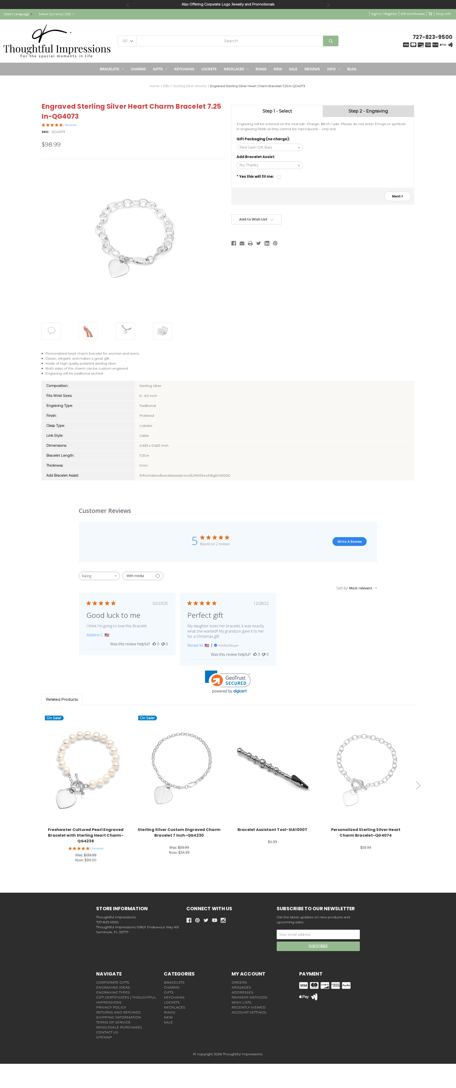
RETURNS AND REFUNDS (118, 1012)
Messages (241, 987)
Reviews (312, 69)
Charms (138, 69)
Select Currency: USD (55, 14)
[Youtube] (214, 920)
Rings (261, 69)
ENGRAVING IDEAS (113, 987)
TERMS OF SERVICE (113, 1022)
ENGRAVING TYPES (113, 992)
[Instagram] (223, 920)
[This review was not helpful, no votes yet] (163, 644)
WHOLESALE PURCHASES (119, 1027)
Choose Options (88, 770)
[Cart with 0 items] (430, 14)
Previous (127, 5)
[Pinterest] (275, 243)
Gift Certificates (413, 14)
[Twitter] (258, 243)
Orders (239, 982)
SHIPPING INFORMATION (118, 1017)
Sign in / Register (384, 14)
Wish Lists (242, 1002)
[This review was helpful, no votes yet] (154, 644)
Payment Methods (249, 997)
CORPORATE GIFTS (112, 982)
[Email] (242, 243)
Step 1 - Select (277, 111)
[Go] (330, 41)
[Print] (250, 243)
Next (328, 5)
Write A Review (349, 541)
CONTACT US (107, 1032)
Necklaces (234, 69)
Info (331, 69)
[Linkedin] (267, 243)
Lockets (209, 69)
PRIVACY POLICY (111, 1007)
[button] (228, 682)
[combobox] (99, 576)
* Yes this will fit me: (255, 176)
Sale (293, 69)
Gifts (158, 69)
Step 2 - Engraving (368, 111)
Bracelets (109, 69)
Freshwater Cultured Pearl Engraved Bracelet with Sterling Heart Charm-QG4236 (86, 835)
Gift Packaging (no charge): (263, 138)
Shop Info (443, 14)
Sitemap (104, 1037)
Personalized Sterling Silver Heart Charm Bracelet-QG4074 (366, 832)
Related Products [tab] (62, 699)
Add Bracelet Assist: (256, 156)
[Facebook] (233, 243)
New (278, 69)
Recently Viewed (249, 1007)
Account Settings (249, 1012)
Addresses (242, 992)
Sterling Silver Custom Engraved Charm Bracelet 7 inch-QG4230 (179, 832)
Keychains (184, 69)
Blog (351, 69)
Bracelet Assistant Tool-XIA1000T (273, 829)
